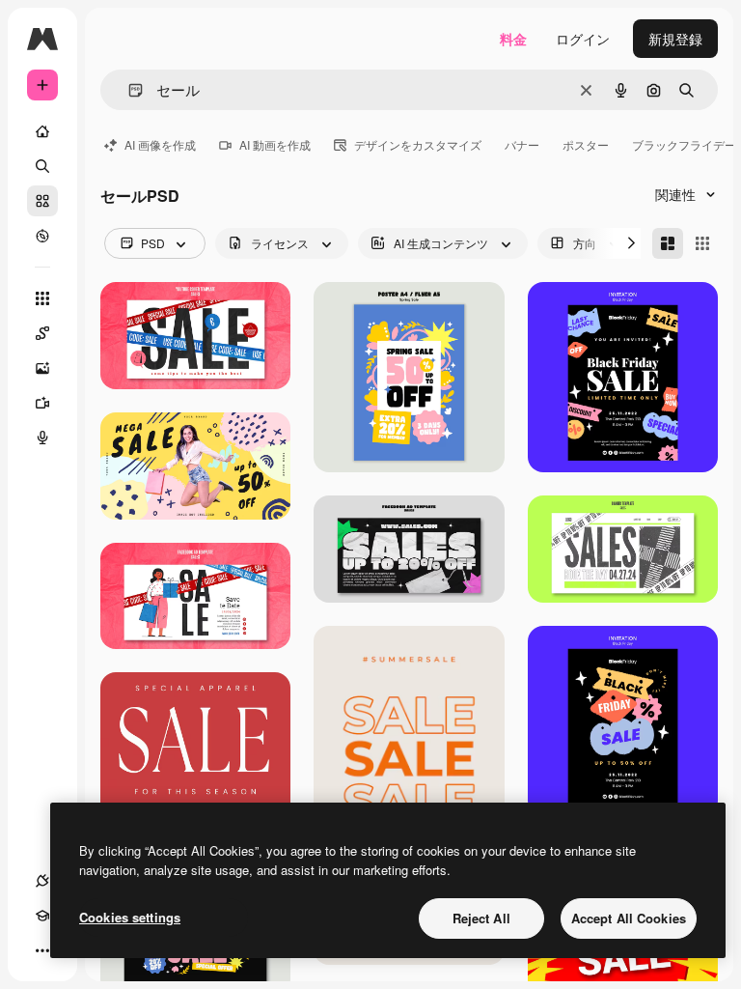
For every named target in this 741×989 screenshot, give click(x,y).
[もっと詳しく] (42, 235)
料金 (513, 38)
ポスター (586, 144)
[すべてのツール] (42, 298)
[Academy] (42, 915)
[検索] (42, 166)
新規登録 (675, 38)
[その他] (42, 950)
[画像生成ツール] (42, 368)
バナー (522, 144)
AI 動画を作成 (275, 144)
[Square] (702, 243)
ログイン (583, 38)
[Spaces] (42, 333)
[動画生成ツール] (42, 402)
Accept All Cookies (628, 918)
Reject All (481, 918)
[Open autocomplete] (127, 90)
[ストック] (42, 200)
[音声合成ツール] (42, 437)
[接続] (42, 880)
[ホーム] (42, 131)
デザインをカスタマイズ (417, 144)
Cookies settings (129, 917)
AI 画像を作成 (160, 144)
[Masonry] (667, 243)
